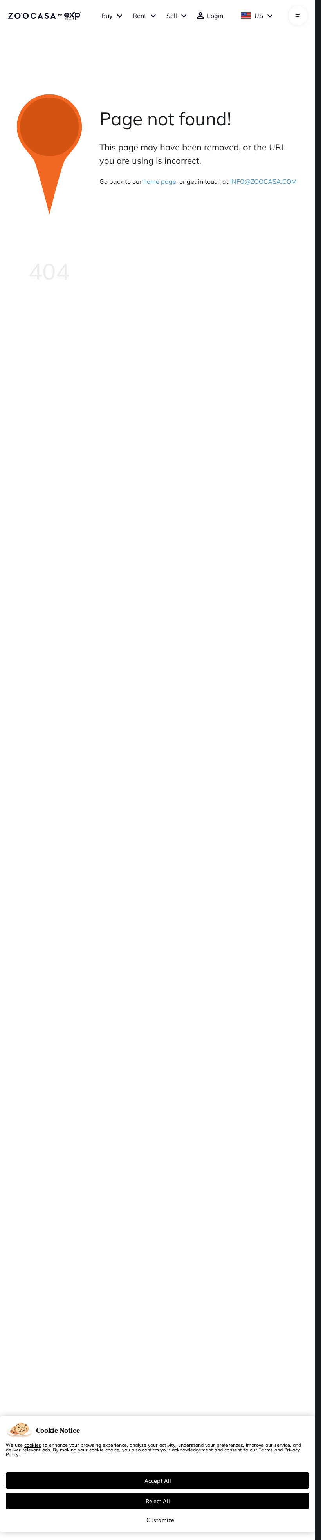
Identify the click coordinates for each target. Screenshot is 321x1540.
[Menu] (297, 16)
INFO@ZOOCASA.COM (263, 181)
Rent (139, 16)
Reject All (158, 1501)
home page (159, 181)
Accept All (157, 1480)
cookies (32, 1444)
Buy (107, 16)
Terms (266, 1449)
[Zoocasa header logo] (44, 16)
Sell (171, 16)
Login (215, 16)
